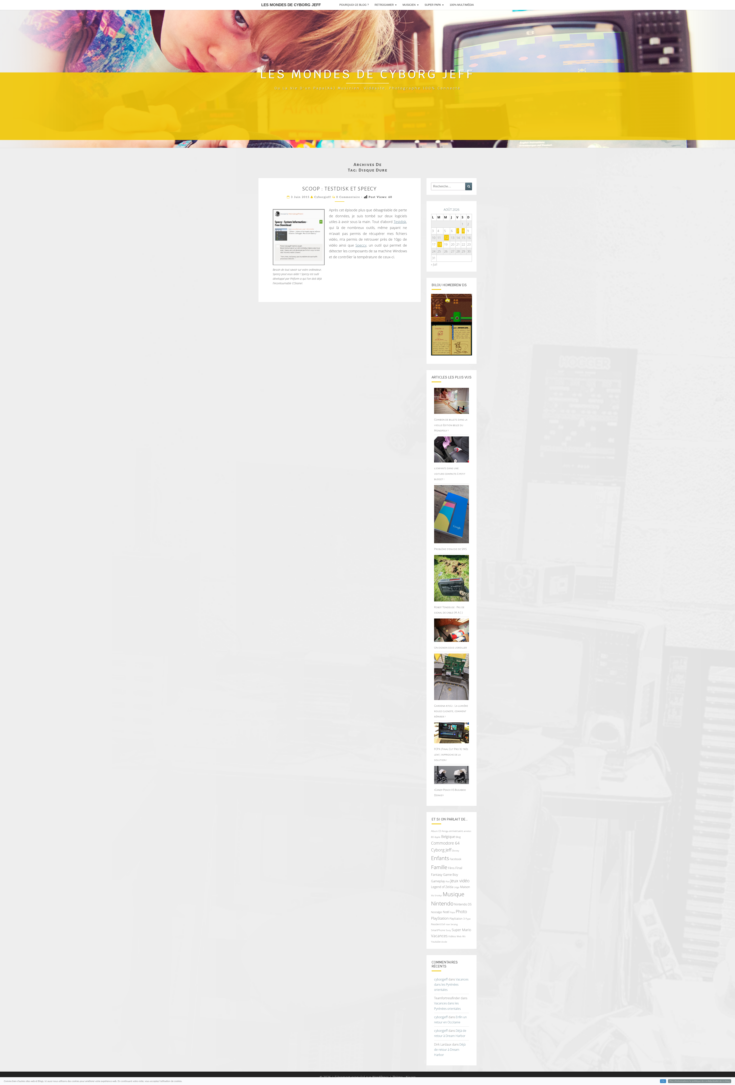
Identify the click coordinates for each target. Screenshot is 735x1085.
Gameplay (438, 881)
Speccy (360, 245)
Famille (439, 867)
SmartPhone (438, 930)
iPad (448, 881)
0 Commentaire (348, 197)
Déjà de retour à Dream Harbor (450, 1049)
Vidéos (452, 936)
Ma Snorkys (436, 895)
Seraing (454, 924)
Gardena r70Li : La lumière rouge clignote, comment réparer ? (451, 711)
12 (446, 238)
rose (448, 924)
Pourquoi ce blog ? (354, 4)
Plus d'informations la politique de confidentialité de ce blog (700, 1081)
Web (459, 936)
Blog (458, 837)
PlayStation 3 (457, 918)
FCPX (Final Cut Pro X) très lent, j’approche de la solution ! (451, 754)
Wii (464, 936)
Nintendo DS (463, 904)
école (444, 941)
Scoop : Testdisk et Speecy (339, 189)
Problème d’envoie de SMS (450, 549)
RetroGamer (384, 4)
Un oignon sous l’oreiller (450, 647)
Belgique (448, 836)
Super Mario (461, 929)
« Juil (434, 264)
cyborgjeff (322, 197)
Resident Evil (438, 924)
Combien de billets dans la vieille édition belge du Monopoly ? (450, 425)
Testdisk (400, 221)
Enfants (440, 858)
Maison (465, 887)
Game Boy (450, 874)
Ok (663, 1081)
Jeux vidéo (460, 880)
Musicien (409, 4)
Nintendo (442, 903)
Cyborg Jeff (441, 850)
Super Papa (433, 4)
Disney (455, 850)
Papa (452, 912)
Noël (446, 912)
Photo (461, 911)
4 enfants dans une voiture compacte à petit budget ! (449, 473)
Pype (468, 918)
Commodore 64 (445, 843)
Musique (453, 894)
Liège (456, 887)
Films (451, 868)
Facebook (455, 859)
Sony (448, 930)
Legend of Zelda (442, 887)
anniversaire (456, 831)
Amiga (445, 831)
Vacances (439, 935)
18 (439, 244)
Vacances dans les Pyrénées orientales (451, 984)
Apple (437, 837)
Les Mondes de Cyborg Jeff (291, 5)
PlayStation (440, 918)
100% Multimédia (462, 4)
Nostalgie (436, 912)
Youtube (436, 941)
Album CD (436, 831)
